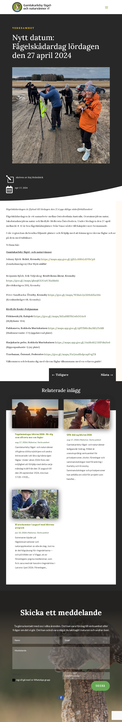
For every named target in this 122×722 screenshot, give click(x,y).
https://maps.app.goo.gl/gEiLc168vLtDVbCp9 (68, 259)
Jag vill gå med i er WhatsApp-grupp (33, 679)
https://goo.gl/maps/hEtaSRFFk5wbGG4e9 (60, 316)
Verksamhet (23, 27)
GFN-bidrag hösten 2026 (79, 435)
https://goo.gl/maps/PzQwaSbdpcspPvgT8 (70, 354)
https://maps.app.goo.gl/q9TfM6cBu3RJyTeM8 (76, 328)
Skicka (100, 686)
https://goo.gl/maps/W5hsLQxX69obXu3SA (74, 294)
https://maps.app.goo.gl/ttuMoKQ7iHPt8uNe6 (82, 342)
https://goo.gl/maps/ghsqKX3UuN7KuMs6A (32, 280)
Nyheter (33, 442)
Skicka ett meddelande (61, 612)
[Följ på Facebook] (61, 697)
